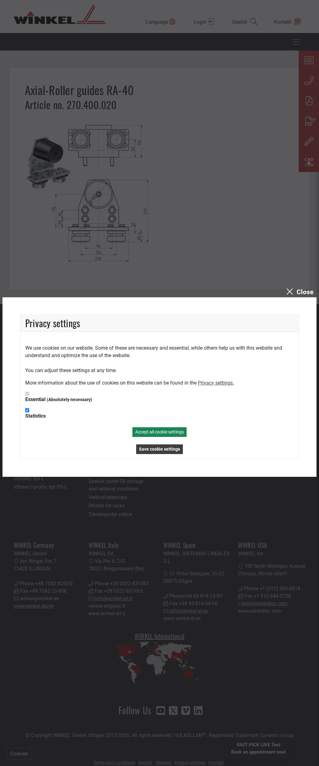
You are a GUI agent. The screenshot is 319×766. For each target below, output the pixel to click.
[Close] (299, 292)
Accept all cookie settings (159, 431)
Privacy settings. (216, 383)
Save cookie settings (159, 449)
